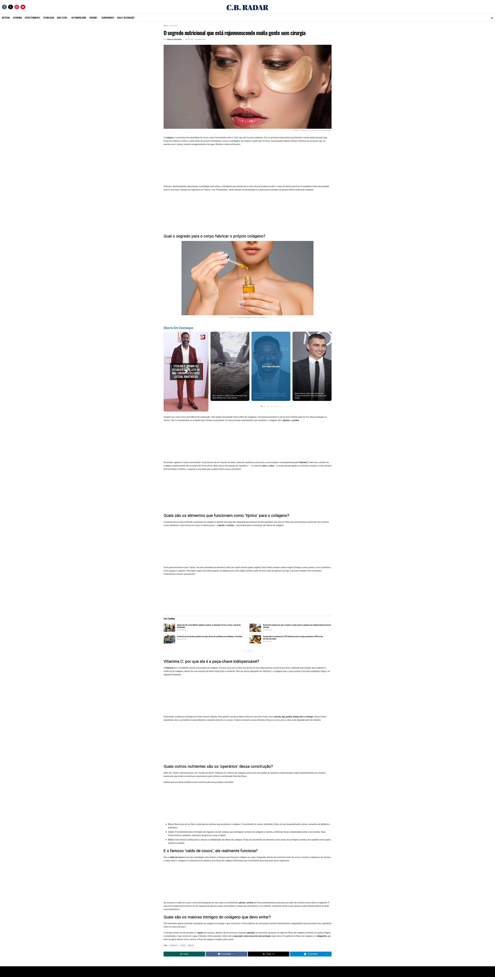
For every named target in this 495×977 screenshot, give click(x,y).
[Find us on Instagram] (16, 7)
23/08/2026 (182, 630)
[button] (261, 406)
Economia (17, 17)
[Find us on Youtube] (22, 7)
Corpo (182, 945)
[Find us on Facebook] (4, 7)
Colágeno (173, 945)
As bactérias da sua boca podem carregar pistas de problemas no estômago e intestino (209, 636)
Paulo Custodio (174, 39)
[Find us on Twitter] (10, 7)
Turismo (93, 17)
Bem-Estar (62, 17)
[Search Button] (492, 17)
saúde (197, 141)
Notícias (6, 17)
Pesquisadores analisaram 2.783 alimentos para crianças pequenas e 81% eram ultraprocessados (293, 637)
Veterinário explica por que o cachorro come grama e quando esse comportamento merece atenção (297, 625)
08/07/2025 (189, 39)
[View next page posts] (250, 651)
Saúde (190, 945)
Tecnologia (48, 17)
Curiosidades (107, 17)
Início (165, 25)
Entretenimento (32, 17)
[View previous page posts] (245, 651)
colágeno (170, 137)
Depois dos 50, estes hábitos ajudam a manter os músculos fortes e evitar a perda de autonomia (209, 625)
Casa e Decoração (125, 17)
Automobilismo (78, 17)
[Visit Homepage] (247, 7)
